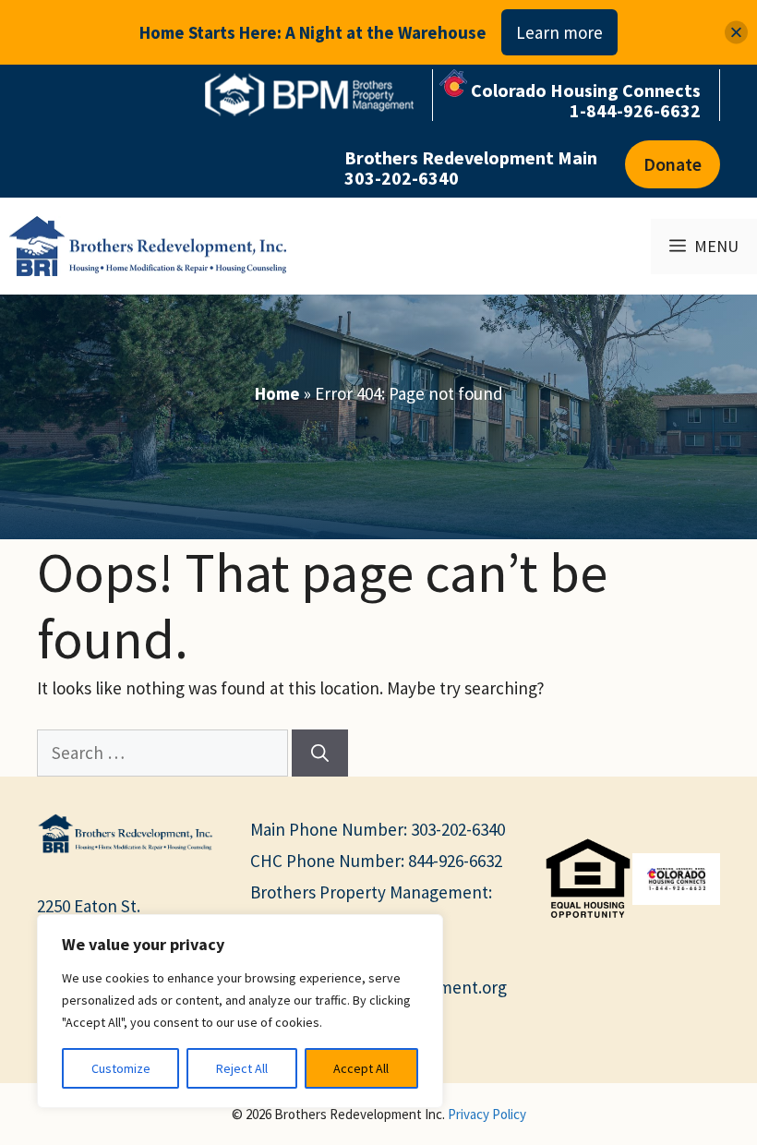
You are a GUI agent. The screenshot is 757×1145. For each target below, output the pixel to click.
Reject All (242, 1068)
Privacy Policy (487, 1114)
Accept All (361, 1068)
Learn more (559, 32)
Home (277, 393)
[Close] (736, 32)
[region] (240, 1011)
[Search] (320, 753)
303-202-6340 (458, 829)
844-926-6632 (455, 861)
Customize (120, 1068)
